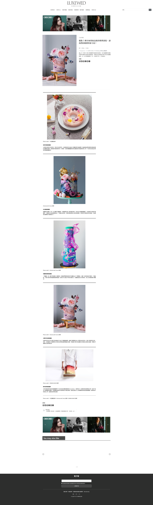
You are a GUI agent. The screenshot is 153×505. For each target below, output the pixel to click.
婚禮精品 (88, 10)
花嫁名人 (58, 10)
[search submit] (150, 10)
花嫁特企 (52, 10)
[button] (43, 454)
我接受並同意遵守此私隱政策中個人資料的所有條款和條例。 (74, 483)
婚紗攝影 (82, 10)
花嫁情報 (81, 37)
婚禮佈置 (76, 10)
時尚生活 (94, 10)
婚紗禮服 (64, 10)
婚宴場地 (70, 10)
